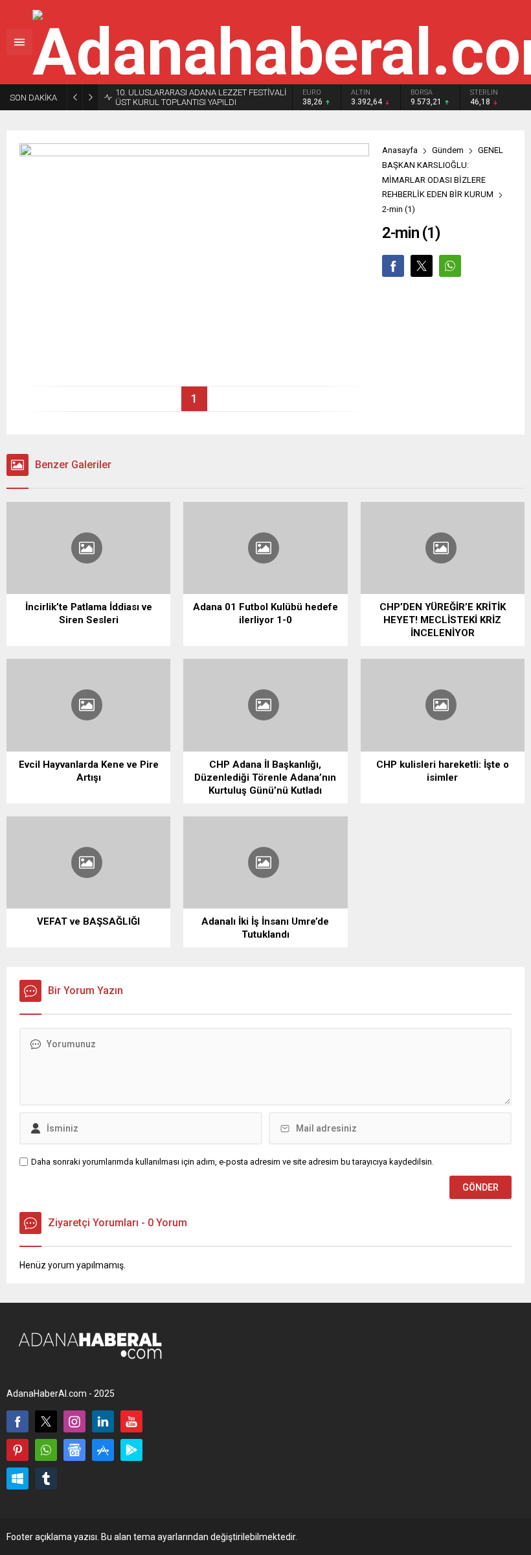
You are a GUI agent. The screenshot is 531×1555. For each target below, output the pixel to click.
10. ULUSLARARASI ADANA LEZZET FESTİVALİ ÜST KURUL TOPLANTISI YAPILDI (200, 97)
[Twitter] (46, 1421)
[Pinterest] (17, 1450)
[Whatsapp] (46, 1450)
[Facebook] (17, 1421)
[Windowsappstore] (17, 1478)
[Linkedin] (103, 1421)
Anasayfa (400, 150)
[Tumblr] (46, 1478)
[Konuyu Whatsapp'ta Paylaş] (450, 266)
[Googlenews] (74, 1450)
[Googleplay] (131, 1450)
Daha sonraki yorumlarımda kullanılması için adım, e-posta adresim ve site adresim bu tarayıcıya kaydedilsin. (232, 1161)
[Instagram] (74, 1421)
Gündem (448, 150)
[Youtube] (131, 1421)
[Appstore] (103, 1450)
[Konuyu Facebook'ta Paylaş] (393, 266)
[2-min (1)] (194, 371)
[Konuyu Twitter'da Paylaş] (422, 266)
